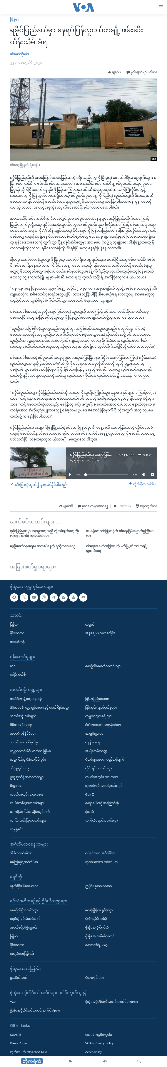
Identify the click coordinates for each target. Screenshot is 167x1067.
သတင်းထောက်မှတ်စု (24, 742)
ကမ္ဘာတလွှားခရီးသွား (98, 716)
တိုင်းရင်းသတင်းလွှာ (98, 768)
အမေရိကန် (17, 642)
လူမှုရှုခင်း (16, 829)
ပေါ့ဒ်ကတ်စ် (18, 675)
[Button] (115, 72)
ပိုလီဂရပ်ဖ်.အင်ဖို (96, 919)
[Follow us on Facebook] (14, 597)
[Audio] (104, 1061)
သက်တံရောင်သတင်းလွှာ (101, 820)
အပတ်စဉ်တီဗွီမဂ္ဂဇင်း (23, 927)
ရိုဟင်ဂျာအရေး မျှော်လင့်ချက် (104, 759)
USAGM (15, 1034)
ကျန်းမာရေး (93, 742)
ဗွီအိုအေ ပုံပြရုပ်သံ (97, 927)
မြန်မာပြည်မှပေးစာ (97, 699)
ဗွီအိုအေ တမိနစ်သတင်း (100, 936)
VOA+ (14, 1002)
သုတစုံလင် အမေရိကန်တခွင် (103, 785)
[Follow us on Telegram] (54, 597)
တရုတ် (89, 624)
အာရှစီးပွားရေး (95, 733)
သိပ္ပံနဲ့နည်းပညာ (20, 768)
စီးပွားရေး (16, 785)
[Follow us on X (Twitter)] (24, 597)
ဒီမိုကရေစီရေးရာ (21, 725)
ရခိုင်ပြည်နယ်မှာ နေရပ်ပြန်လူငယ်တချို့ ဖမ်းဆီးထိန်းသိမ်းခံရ (115, 454)
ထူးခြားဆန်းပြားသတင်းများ (28, 820)
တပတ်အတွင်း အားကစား (26, 794)
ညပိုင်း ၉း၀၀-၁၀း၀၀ (98, 886)
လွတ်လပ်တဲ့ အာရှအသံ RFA (28, 1052)
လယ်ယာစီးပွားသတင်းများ (27, 803)
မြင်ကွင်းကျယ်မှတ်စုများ (101, 707)
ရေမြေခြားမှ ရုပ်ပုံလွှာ (99, 910)
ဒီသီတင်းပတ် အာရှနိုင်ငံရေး (103, 725)
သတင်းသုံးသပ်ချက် (23, 716)
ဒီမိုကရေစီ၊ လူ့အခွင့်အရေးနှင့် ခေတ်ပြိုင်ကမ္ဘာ (39, 707)
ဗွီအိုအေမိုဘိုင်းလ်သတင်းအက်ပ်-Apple (35, 1010)
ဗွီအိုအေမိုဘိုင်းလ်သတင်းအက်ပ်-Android (111, 1002)
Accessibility (93, 1052)
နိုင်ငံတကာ (17, 633)
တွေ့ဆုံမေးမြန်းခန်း (22, 953)
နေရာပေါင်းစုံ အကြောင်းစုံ (102, 803)
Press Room (18, 1043)
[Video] (70, 1061)
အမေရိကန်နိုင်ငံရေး (23, 733)
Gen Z (89, 794)
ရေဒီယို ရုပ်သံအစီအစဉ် (25, 919)
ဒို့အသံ (89, 811)
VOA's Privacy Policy (99, 1043)
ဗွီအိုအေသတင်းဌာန (87, 460)
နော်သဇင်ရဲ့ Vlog (96, 945)
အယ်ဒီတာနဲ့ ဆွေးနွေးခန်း (26, 699)
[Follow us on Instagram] (44, 597)
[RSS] (63, 597)
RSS (13, 666)
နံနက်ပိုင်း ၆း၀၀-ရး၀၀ (24, 886)
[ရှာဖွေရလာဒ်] (139, 1061)
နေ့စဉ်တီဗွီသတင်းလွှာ (24, 910)
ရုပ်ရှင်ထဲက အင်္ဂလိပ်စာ (100, 853)
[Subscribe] (83, 597)
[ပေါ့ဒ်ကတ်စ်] (73, 597)
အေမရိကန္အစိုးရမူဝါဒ (98, 1034)
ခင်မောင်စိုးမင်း (19, 54)
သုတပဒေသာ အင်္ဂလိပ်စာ (101, 862)
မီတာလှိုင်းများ (94, 977)
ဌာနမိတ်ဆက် (18, 977)
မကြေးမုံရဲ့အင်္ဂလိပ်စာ (24, 862)
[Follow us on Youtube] (34, 597)
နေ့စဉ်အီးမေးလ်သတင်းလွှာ (102, 666)
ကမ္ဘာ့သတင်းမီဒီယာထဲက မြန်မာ (30, 751)
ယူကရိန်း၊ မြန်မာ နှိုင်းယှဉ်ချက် (30, 811)
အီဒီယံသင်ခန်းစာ (21, 853)
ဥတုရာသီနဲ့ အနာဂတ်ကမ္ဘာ (26, 777)
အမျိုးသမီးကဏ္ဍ (96, 751)
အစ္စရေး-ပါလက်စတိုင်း (100, 633)
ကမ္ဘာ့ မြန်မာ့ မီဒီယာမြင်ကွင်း (28, 759)
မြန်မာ (14, 19)
